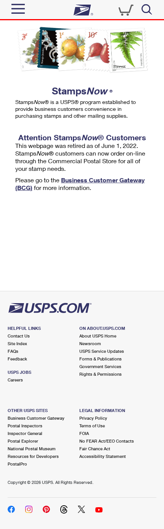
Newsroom (90, 343)
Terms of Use (92, 425)
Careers (15, 379)
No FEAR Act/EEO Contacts (106, 440)
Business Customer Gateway (36, 417)
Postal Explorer (23, 440)
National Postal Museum (32, 448)
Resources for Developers (33, 456)
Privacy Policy (93, 417)
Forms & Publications (100, 358)
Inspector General (25, 433)
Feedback (17, 358)
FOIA (84, 433)
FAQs (13, 351)
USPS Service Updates (101, 351)
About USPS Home (97, 335)
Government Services (100, 366)
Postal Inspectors (25, 425)
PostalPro (17, 463)
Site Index (17, 343)
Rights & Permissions (100, 374)
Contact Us (19, 335)
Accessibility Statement (102, 456)
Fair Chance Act (94, 448)
